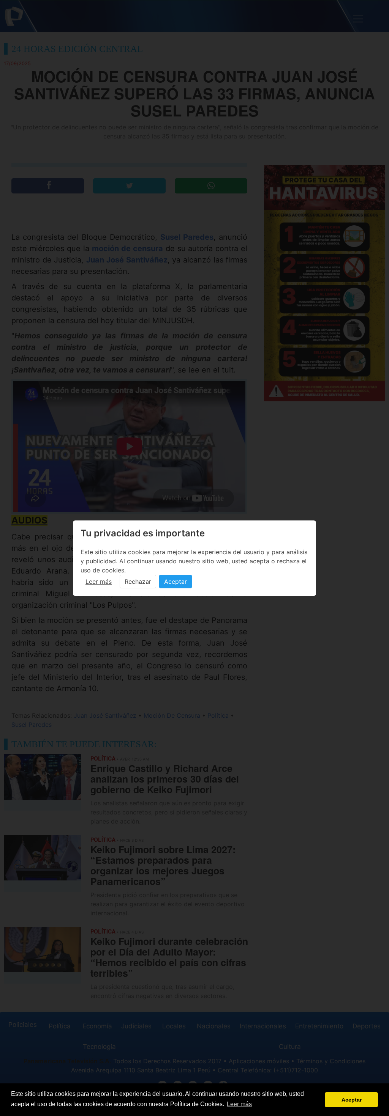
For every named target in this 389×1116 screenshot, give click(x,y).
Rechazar (138, 581)
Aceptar (175, 581)
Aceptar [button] (352, 1100)
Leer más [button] (239, 1104)
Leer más (98, 581)
